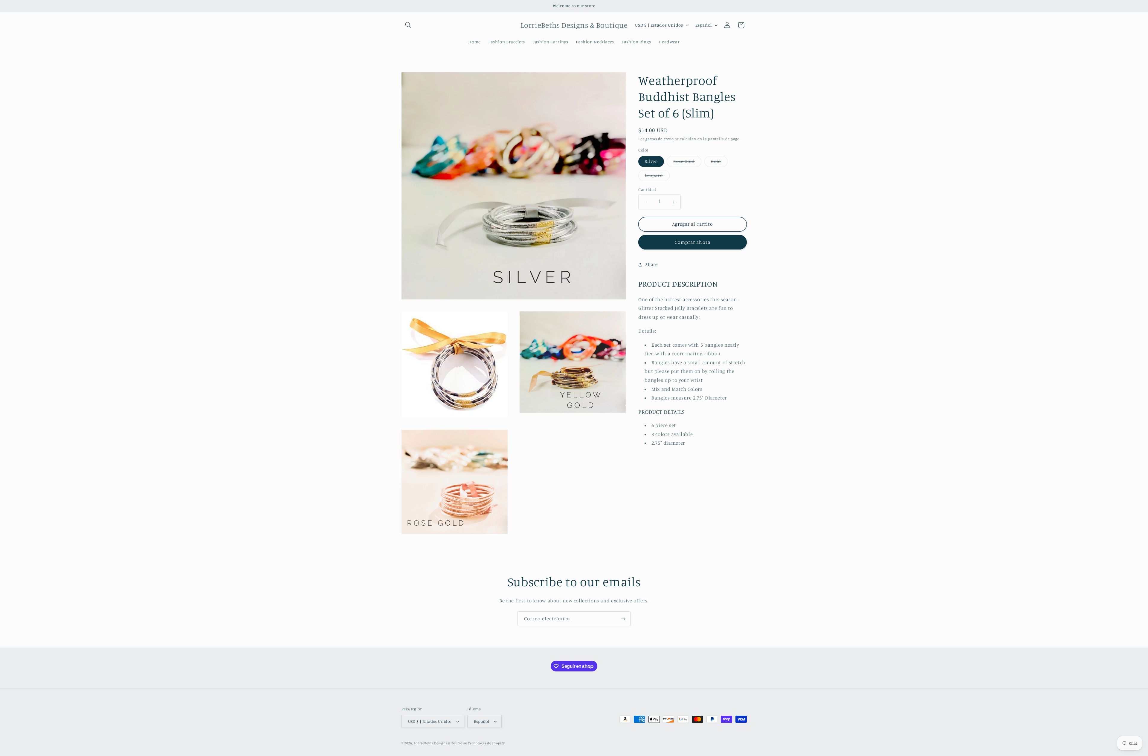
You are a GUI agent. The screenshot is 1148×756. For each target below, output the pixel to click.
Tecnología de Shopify (486, 743)
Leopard (657, 177)
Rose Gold (687, 163)
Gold (719, 163)
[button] (408, 25)
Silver (651, 161)
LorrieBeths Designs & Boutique (440, 743)
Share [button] (651, 264)
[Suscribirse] (623, 618)
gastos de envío (659, 139)
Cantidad (647, 189)
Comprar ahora (692, 242)
